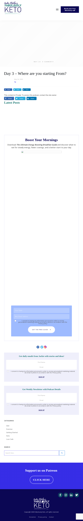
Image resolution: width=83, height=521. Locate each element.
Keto (8, 436)
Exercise (9, 429)
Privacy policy (42, 324)
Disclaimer (32, 517)
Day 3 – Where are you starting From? (35, 73)
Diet (7, 426)
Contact (51, 517)
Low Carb (9, 439)
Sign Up (41, 377)
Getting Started (12, 432)
